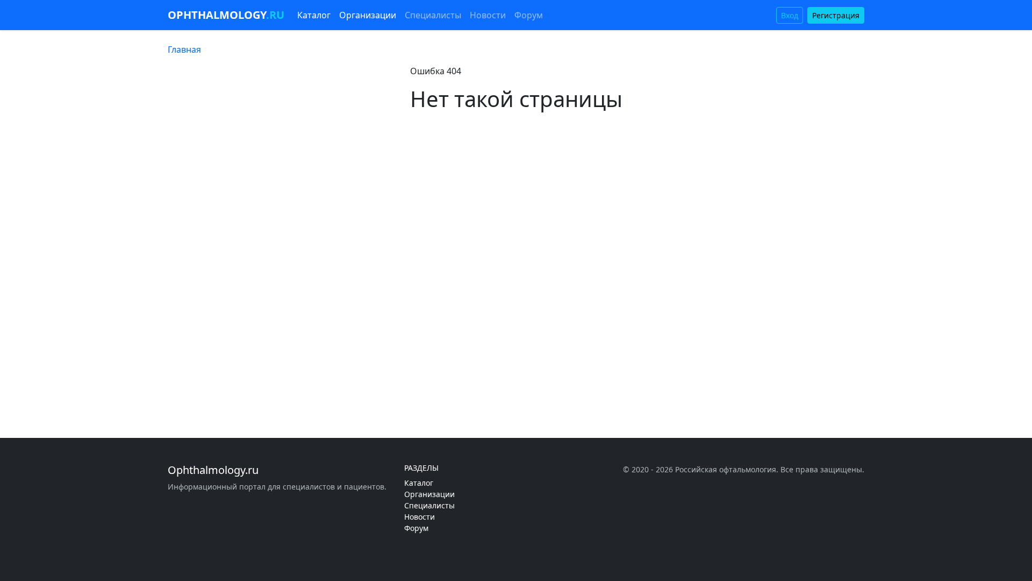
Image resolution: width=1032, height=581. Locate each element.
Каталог (314, 15)
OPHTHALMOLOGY (226, 15)
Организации (367, 15)
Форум (528, 15)
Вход (789, 15)
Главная (184, 49)
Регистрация (835, 15)
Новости (488, 15)
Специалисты (433, 15)
